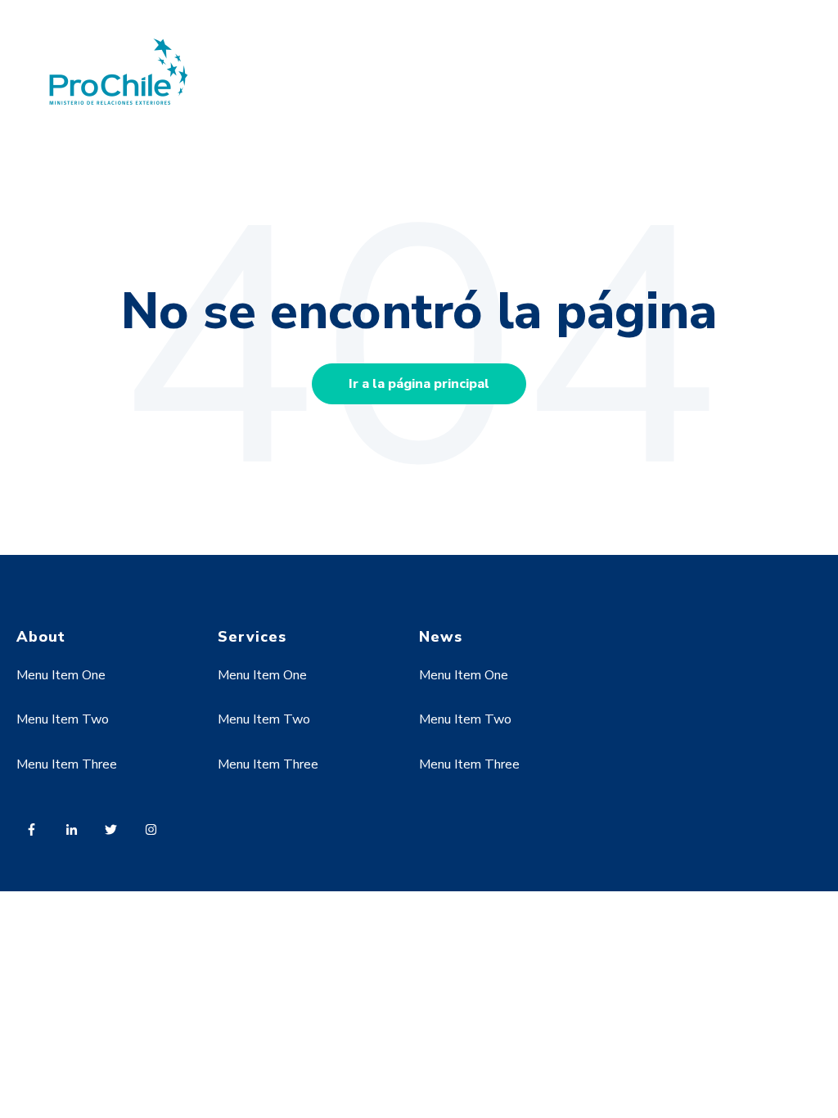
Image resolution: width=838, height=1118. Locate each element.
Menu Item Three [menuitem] (66, 764)
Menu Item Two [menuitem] (62, 719)
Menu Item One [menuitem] (61, 675)
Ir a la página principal (419, 384)
